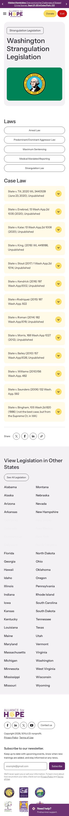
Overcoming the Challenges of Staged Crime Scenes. (34, 4)
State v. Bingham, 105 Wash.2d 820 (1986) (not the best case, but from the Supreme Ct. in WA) (29, 412)
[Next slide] (66, 4)
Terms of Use (26, 737)
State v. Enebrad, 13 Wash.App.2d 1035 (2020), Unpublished (28, 211)
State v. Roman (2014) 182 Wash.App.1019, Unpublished (26, 319)
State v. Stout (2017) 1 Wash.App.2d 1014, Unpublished (30, 265)
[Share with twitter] (16, 436)
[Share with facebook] (24, 436)
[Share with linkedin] (33, 436)
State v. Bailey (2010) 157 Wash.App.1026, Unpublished (26, 355)
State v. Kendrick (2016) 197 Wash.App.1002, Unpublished (26, 283)
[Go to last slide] (3, 4)
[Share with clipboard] (41, 436)
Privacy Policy (11, 737)
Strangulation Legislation (25, 30)
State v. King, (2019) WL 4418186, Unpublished (28, 247)
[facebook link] (7, 725)
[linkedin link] (15, 725)
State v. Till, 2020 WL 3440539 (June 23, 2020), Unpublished (27, 193)
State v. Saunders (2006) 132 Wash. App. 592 (30, 391)
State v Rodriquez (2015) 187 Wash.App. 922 (25, 301)
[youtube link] (31, 725)
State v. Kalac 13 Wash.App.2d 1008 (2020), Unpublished (30, 229)
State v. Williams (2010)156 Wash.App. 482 (24, 373)
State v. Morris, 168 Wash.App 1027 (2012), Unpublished (29, 337)
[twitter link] (23, 725)
